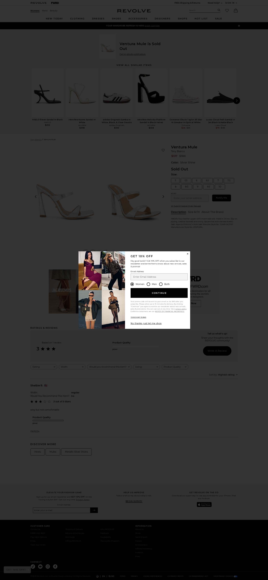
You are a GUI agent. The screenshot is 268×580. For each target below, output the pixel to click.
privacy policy (180, 309)
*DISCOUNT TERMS (138, 317)
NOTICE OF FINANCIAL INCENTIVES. (169, 311)
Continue (159, 293)
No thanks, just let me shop (146, 323)
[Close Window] (187, 253)
